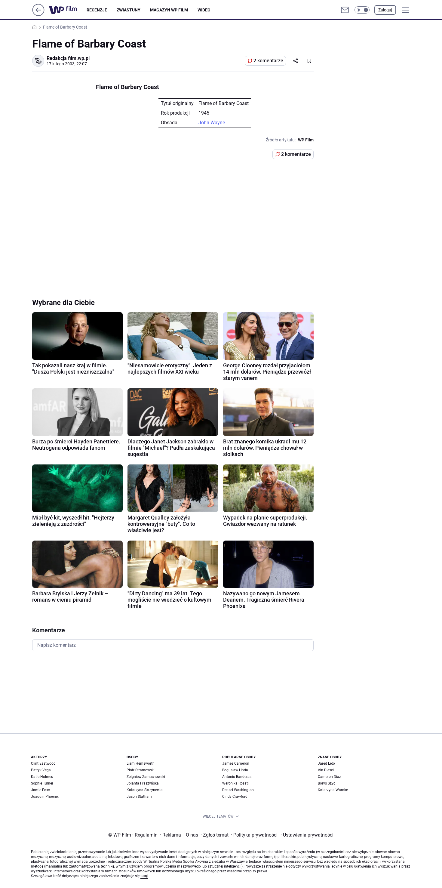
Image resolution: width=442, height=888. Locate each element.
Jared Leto (326, 763)
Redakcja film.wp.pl (68, 58)
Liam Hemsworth (141, 763)
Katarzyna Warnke (333, 790)
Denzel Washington (238, 790)
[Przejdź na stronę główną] (38, 14)
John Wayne (211, 122)
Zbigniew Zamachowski (146, 777)
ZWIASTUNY (128, 10)
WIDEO (204, 10)
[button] (362, 10)
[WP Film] (68, 10)
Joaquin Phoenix (45, 796)
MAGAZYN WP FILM (169, 10)
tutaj (144, 876)
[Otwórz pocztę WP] (345, 10)
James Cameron (235, 763)
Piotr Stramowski (141, 770)
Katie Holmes (42, 777)
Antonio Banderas (236, 777)
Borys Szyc (326, 783)
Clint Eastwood (43, 763)
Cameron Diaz (329, 777)
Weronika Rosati (235, 783)
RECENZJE (97, 10)
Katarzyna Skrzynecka (145, 790)
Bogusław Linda (235, 770)
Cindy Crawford (234, 796)
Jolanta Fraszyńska (143, 783)
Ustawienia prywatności (307, 835)
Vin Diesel (326, 770)
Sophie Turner (42, 783)
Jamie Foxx (40, 790)
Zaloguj (385, 10)
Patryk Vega (41, 770)
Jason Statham (139, 796)
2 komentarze (268, 60)
